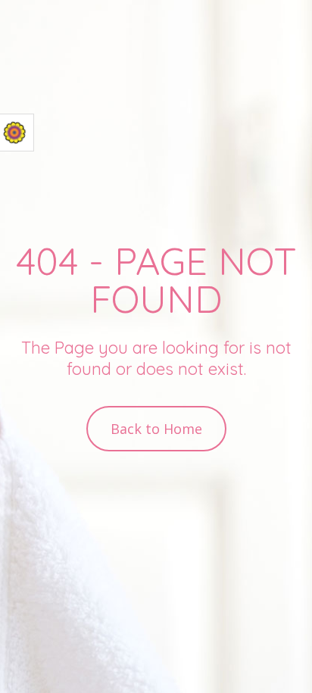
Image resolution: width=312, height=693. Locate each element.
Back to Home (156, 429)
